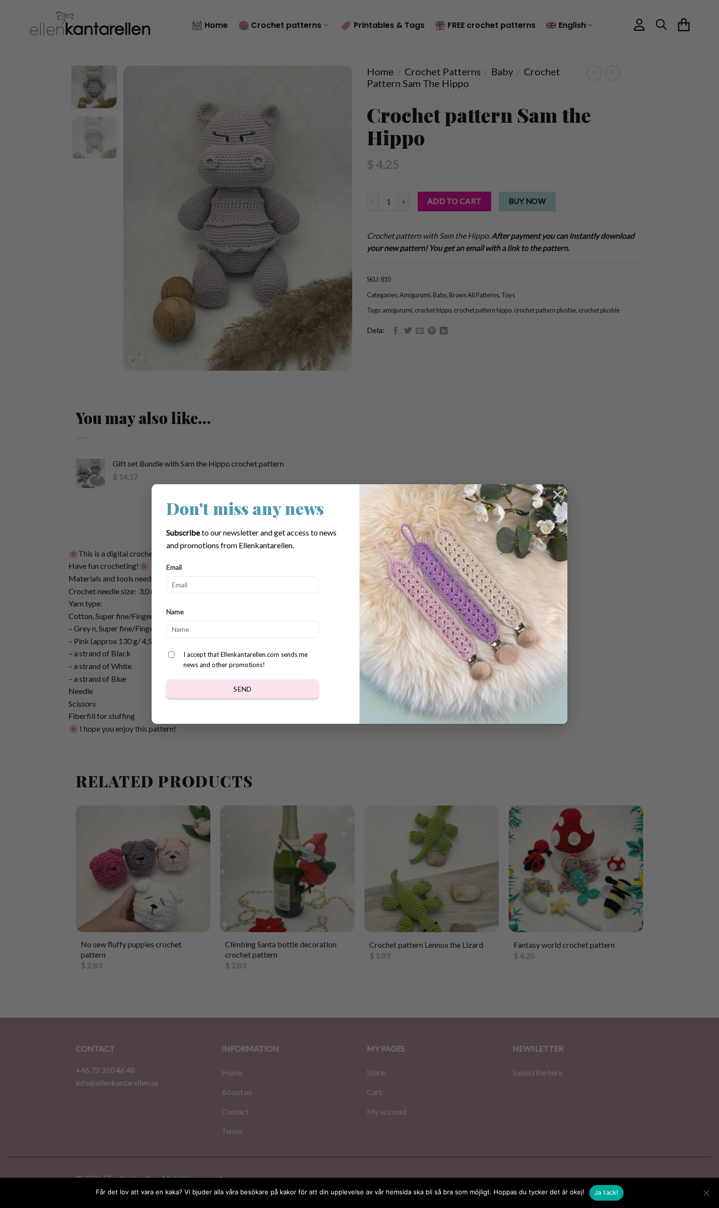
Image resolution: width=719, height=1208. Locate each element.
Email (174, 567)
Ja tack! (606, 1192)
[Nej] (706, 1196)
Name (175, 611)
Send (242, 689)
